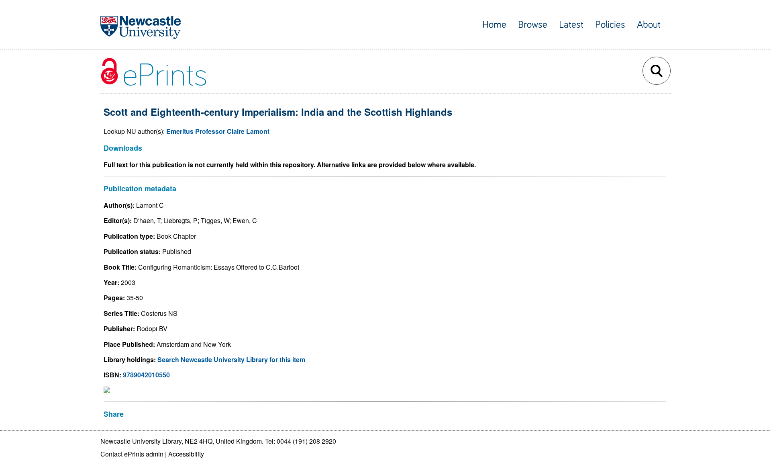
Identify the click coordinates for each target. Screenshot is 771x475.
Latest (571, 25)
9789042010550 (146, 374)
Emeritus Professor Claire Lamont (217, 131)
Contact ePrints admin (131, 454)
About (649, 25)
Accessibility (186, 454)
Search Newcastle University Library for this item (231, 359)
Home (494, 25)
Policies (610, 25)
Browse (532, 25)
